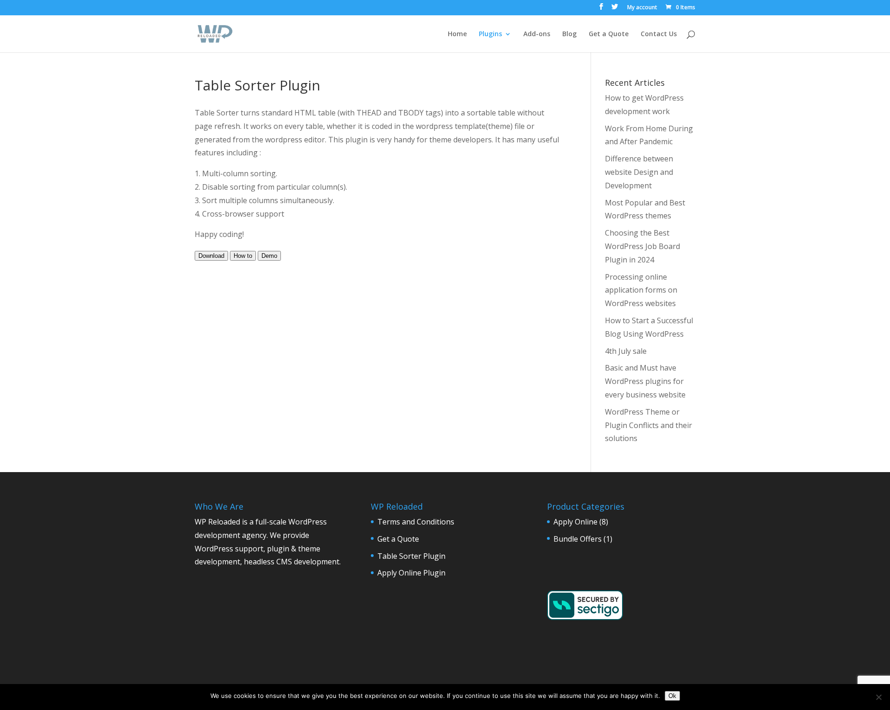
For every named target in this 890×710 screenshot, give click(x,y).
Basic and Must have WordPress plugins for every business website (645, 381)
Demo (269, 255)
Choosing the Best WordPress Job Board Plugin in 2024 (642, 246)
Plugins (490, 34)
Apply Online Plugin (411, 573)
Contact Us (659, 34)
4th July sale (626, 351)
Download (211, 255)
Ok (672, 695)
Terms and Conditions (415, 522)
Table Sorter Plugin (411, 556)
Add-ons (536, 34)
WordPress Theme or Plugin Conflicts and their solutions (648, 425)
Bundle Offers (577, 539)
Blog (569, 34)
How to (243, 255)
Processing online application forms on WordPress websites (641, 290)
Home (457, 34)
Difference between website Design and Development (639, 172)
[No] (878, 697)
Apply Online (575, 522)
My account (642, 8)
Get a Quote (609, 34)
